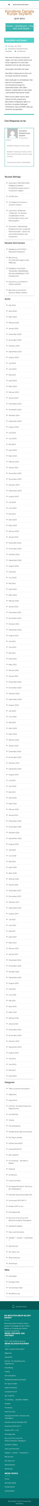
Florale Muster (10, 1487)
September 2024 (15, 421)
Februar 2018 (14, 879)
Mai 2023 (12, 514)
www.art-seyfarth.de (12, 1331)
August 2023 (14, 497)
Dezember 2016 (15, 960)
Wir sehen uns (14, 1252)
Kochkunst (21, 25)
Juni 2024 (12, 439)
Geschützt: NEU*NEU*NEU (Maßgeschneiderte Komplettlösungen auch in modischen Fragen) (19, 187)
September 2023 (15, 491)
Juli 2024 (12, 433)
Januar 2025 (13, 398)
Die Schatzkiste (14, 1126)
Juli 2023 (12, 502)
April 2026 (13, 311)
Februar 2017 (14, 948)
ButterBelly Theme (15, 1501)
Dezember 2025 (15, 334)
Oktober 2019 (14, 763)
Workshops (13, 1264)
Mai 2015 (12, 1070)
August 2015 (14, 1053)
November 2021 (15, 618)
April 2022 (13, 589)
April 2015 (13, 1076)
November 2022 (15, 549)
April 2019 (13, 798)
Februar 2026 (14, 323)
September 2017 (15, 908)
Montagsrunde (14, 1212)
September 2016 (15, 977)
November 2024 (15, 410)
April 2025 (13, 381)
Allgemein (13, 1094)
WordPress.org (14, 1294)
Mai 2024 (12, 444)
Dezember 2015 (15, 1030)
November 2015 (15, 1035)
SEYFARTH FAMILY (16, 1226)
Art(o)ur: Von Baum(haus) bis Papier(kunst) (20, 1107)
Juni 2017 (12, 925)
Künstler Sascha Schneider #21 (20, 1195)
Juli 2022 (12, 572)
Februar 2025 (14, 392)
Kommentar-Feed (15, 1288)
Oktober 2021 (14, 624)
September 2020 (15, 699)
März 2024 (13, 456)
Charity (11, 1120)
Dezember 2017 (15, 891)
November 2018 (15, 827)
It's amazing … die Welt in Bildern (18, 1162)
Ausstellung (13, 1114)
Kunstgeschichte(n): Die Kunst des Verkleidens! (20, 1187)
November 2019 (15, 757)
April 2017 (13, 937)
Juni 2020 (13, 717)
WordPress (19, 1504)
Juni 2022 (13, 578)
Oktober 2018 (14, 833)
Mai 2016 (12, 1001)
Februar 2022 (14, 601)
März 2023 (13, 525)
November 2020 (15, 688)
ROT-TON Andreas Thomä (15, 1341)
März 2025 (13, 386)
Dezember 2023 (15, 473)
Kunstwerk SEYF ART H (17, 1201)
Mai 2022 (12, 583)
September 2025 (15, 352)
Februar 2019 (14, 809)
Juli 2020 (12, 711)
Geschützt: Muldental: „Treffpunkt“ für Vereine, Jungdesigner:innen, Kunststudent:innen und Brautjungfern (18, 216)
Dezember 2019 (15, 751)
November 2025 (15, 340)
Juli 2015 (12, 1059)
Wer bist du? (13, 1246)
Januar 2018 (13, 885)
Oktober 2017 (14, 902)
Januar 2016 (13, 1024)
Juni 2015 (12, 1064)
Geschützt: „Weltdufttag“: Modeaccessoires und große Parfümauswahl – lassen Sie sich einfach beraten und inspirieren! (19, 231)
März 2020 (13, 734)
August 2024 (14, 427)
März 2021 (13, 665)
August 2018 (14, 844)
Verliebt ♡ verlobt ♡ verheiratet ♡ (21, 1239)
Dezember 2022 (15, 543)
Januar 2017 (13, 954)
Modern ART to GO (16, 1206)
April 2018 (13, 867)
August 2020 (14, 705)
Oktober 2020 (14, 694)
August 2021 (14, 636)
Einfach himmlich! (16, 1143)
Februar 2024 (14, 462)
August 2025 (14, 357)
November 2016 (15, 966)
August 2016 (14, 983)
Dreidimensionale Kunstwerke (20, 1132)
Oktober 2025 (14, 346)
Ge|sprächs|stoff (15, 1149)
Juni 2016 (12, 995)
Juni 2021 (12, 647)
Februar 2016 (14, 1018)
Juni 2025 (13, 369)
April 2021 (13, 659)
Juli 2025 (12, 363)
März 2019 (13, 804)
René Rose (13, 282)
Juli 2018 (12, 850)
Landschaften (10, 1491)
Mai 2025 (12, 375)
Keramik (12, 1169)
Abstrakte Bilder (10, 1483)
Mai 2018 (12, 862)
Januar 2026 (13, 328)
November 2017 (15, 896)
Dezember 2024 (15, 404)
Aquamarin (13, 1100)
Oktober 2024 (14, 415)
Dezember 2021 (15, 612)
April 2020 (13, 728)
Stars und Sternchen (16, 1232)
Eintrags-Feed (14, 1282)
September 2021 (15, 630)
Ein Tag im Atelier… (16, 1138)
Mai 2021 (12, 653)
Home (9, 25)
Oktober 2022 (14, 554)
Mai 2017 (12, 931)
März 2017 (13, 943)
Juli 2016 (12, 989)
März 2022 (13, 595)
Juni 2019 (12, 786)
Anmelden (13, 1276)
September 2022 (15, 560)
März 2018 (13, 873)
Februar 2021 (14, 670)
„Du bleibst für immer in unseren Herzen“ (18, 203)
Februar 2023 (14, 531)
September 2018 (15, 838)
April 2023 (13, 520)
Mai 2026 (12, 305)
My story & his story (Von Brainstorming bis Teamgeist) (20, 1219)
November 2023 (15, 479)
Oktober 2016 (14, 972)
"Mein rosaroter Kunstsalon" (19, 1089)
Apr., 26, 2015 (16, 46)
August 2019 (14, 775)
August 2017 (14, 914)
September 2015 (15, 1047)
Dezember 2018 (15, 821)
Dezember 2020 (15, 682)
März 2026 (13, 317)
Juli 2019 (12, 780)
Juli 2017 (12, 920)
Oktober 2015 (14, 1041)
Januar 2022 (13, 607)
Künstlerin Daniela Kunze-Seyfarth (19, 12)
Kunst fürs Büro (15, 1181)
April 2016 (13, 1006)
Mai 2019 (12, 792)
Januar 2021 (13, 676)
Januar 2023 (13, 537)
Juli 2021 (12, 641)
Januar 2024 (13, 468)
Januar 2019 (13, 815)
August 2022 (14, 566)
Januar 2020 (13, 746)
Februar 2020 (14, 740)
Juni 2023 (12, 508)
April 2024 (13, 450)
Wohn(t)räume (14, 1258)
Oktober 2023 (14, 485)
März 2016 (13, 1012)
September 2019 (15, 769)
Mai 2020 (12, 722)
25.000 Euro (13, 196)
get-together (14, 1155)
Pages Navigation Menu (20, 4)
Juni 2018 (12, 856)
